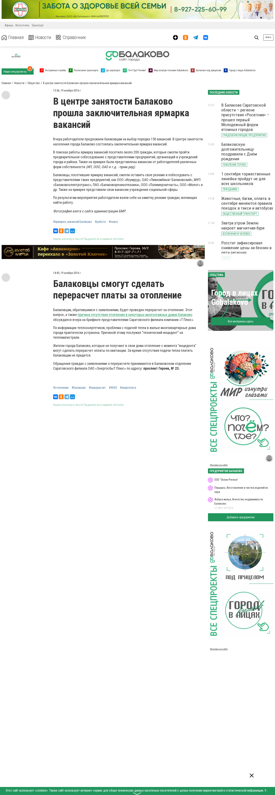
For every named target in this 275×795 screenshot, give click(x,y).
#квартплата (128, 388)
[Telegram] (66, 230)
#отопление (61, 388)
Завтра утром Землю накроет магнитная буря (242, 225)
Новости (43, 37)
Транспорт (37, 25)
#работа (100, 222)
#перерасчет (97, 388)
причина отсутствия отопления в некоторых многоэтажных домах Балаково (135, 315)
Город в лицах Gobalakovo (234, 297)
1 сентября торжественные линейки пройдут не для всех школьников (245, 179)
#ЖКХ (113, 388)
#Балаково (79, 388)
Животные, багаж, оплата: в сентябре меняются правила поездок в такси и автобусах (247, 203)
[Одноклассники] (61, 230)
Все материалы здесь (240, 321)
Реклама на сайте (219, 465)
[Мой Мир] (72, 230)
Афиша (9, 25)
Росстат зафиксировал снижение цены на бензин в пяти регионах (246, 248)
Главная (16, 37)
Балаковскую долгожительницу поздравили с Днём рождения (239, 151)
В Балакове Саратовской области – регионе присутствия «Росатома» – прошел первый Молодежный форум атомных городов (245, 117)
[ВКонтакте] (55, 230)
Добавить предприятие (241, 517)
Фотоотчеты (22, 25)
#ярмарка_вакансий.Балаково (72, 222)
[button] (242, 2)
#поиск (113, 222)
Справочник (74, 37)
